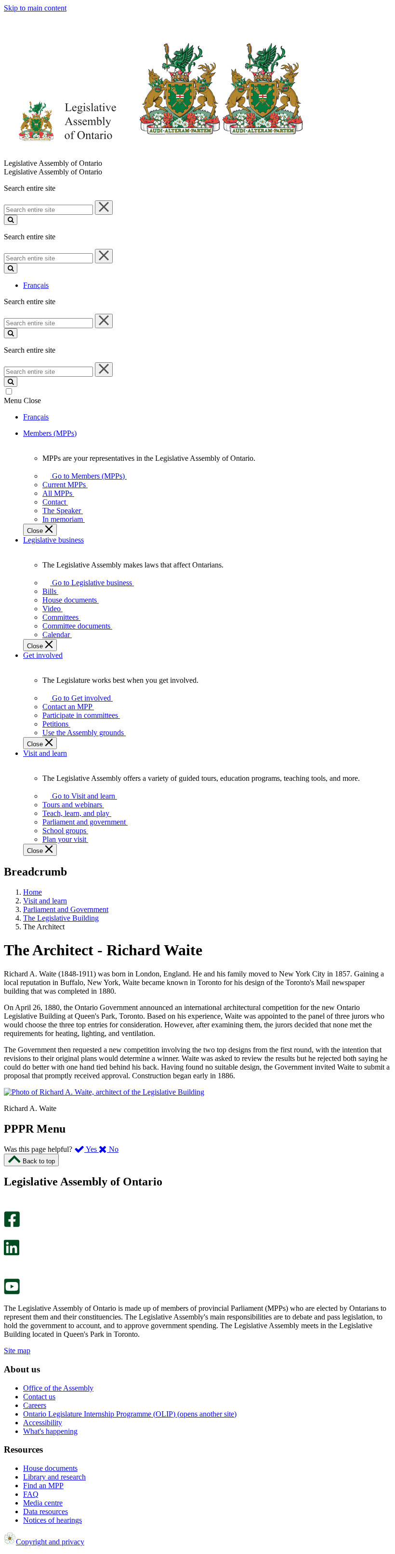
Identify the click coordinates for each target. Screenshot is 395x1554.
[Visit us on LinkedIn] (11, 1253)
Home (32, 892)
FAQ (31, 1494)
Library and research (54, 1477)
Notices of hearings (52, 1520)
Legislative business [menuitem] (53, 540)
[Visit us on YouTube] (12, 1292)
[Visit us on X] (9, 1235)
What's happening (50, 1431)
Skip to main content (35, 8)
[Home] (154, 154)
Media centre (43, 1503)
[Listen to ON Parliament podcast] (8, 1265)
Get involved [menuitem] (43, 655)
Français (36, 285)
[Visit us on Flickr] (9, 1274)
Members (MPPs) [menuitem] (50, 433)
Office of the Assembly (58, 1388)
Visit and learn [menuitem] (45, 753)
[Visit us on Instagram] (9, 1207)
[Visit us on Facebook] (12, 1225)
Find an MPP (43, 1485)
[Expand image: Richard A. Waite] (104, 1092)
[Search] (10, 220)
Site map (17, 1350)
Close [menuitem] (36, 530)
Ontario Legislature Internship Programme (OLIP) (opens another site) (130, 1414)
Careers (34, 1405)
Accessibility (42, 1422)
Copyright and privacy (50, 1542)
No (112, 1149)
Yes (91, 1149)
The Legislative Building (61, 918)
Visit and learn (45, 901)
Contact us (39, 1397)
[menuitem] (86, 476)
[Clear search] (104, 207)
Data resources (45, 1511)
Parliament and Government (65, 909)
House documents (50, 1468)
